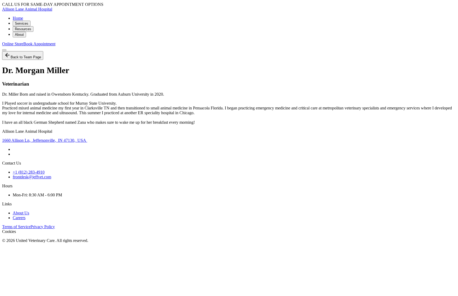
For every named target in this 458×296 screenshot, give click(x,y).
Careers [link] (19, 217)
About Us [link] (21, 213)
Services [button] (21, 23)
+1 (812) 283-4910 (29, 172)
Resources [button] (23, 29)
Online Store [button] (12, 44)
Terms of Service (16, 226)
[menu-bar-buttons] (4, 50)
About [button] (19, 35)
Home (18, 18)
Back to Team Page (26, 57)
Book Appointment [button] (39, 44)
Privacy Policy (42, 226)
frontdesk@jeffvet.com (32, 177)
